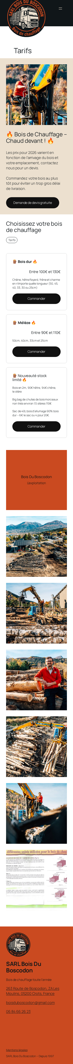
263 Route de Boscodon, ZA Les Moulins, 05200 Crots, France (32, 991)
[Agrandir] (62, 521)
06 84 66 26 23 (18, 1011)
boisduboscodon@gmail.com (30, 1002)
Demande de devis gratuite (32, 202)
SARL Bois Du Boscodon (23, 967)
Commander (37, 298)
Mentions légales (16, 1050)
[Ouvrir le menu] (60, 8)
